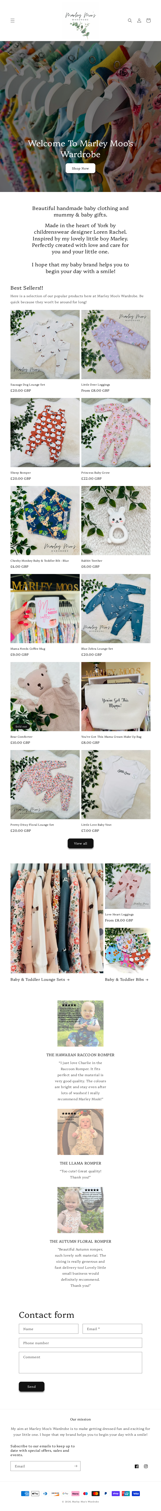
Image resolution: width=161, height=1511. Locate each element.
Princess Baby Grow (95, 472)
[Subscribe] (75, 1466)
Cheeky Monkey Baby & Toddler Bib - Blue (39, 560)
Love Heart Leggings (119, 914)
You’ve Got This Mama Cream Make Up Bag (111, 736)
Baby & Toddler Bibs (124, 979)
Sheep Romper (20, 472)
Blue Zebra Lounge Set (97, 648)
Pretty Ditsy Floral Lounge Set (32, 824)
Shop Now (80, 168)
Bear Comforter (21, 736)
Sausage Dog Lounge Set (27, 384)
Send (31, 1386)
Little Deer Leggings (95, 384)
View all (80, 843)
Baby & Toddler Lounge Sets (37, 979)
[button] (12, 20)
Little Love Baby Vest (96, 824)
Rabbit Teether (91, 560)
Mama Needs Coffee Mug (27, 648)
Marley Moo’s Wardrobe (85, 1501)
